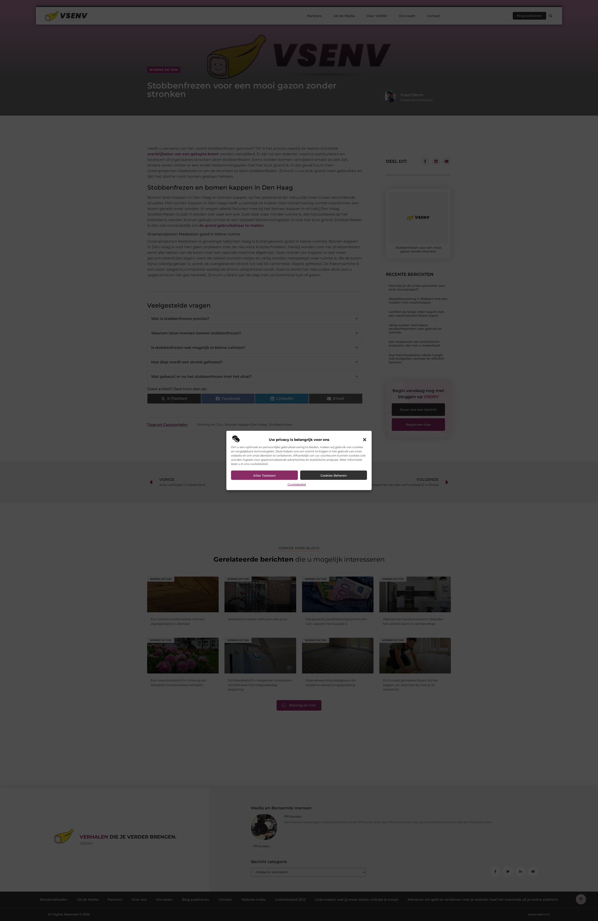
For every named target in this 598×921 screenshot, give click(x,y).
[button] (364, 439)
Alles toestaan (264, 475)
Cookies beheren (333, 475)
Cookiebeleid (297, 484)
